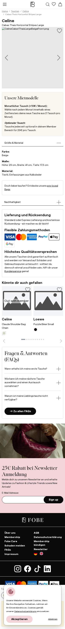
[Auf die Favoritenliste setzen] (59, 30)
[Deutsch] (37, 554)
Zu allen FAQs (22, 411)
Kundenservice (13, 271)
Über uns (10, 533)
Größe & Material (13, 143)
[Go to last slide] (6, 58)
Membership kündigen (41, 543)
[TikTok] (38, 568)
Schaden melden (15, 545)
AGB (36, 533)
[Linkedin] (47, 568)
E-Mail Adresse (10, 493)
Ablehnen (52, 619)
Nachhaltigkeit (12, 202)
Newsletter (41, 549)
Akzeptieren (19, 619)
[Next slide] (59, 58)
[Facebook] (28, 568)
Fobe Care (11, 541)
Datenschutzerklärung (48, 537)
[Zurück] (4, 341)
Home (5, 11)
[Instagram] (18, 568)
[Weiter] (61, 341)
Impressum (11, 554)
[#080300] (35, 329)
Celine (26, 11)
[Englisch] (41, 554)
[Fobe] (33, 4)
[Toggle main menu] (5, 4)
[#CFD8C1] (4, 333)
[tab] (23, 339)
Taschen (15, 11)
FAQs (8, 550)
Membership (12, 537)
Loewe (38, 319)
